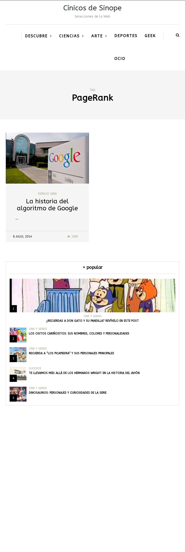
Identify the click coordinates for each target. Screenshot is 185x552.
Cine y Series (93, 316)
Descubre (36, 36)
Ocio (120, 58)
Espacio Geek (47, 193)
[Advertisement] (92, 494)
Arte (97, 36)
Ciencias (69, 36)
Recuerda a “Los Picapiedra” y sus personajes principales (71, 353)
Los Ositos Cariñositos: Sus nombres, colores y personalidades (79, 333)
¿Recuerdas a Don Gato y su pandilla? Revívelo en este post (92, 320)
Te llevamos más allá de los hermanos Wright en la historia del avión (84, 373)
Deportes (126, 35)
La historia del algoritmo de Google (47, 205)
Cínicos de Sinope (92, 8)
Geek (150, 35)
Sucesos (35, 368)
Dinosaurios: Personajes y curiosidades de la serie (67, 392)
